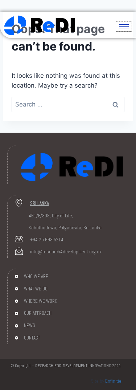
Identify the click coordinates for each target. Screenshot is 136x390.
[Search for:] (68, 104)
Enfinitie (113, 381)
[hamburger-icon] (124, 26)
